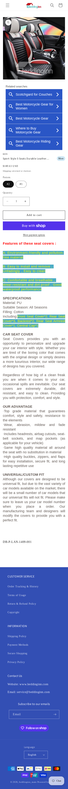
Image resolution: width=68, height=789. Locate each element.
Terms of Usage (17, 595)
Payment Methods (18, 644)
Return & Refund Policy (22, 603)
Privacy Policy (16, 662)
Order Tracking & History (23, 586)
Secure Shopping (17, 653)
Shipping (7, 171)
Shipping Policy (17, 636)
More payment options (34, 235)
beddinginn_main (28, 782)
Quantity (7, 192)
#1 (21, 184)
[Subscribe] (55, 714)
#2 (8, 184)
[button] (7, 5)
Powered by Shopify (47, 782)
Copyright (13, 612)
